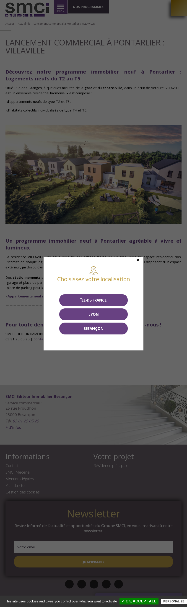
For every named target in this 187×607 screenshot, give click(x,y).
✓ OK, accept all (139, 601)
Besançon (93, 328)
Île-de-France (93, 300)
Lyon (93, 314)
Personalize (173, 601)
